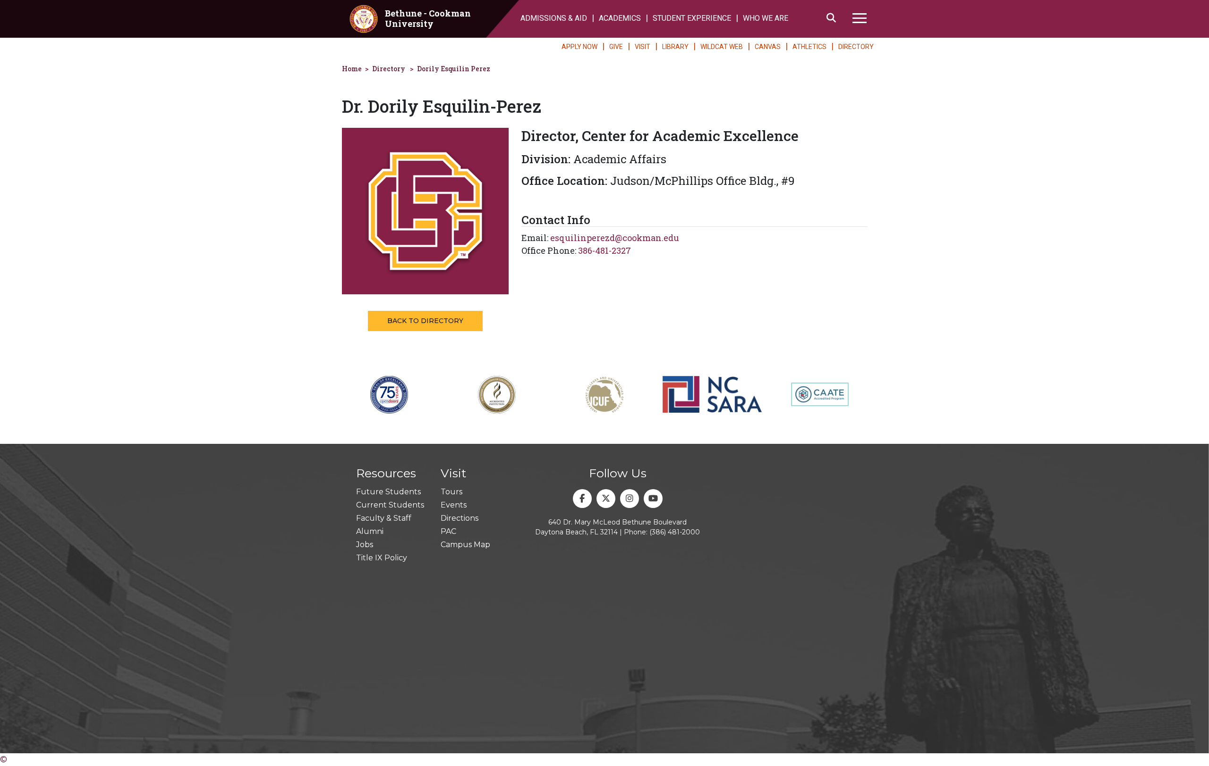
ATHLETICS (809, 46)
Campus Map (465, 544)
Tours (451, 491)
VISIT (642, 46)
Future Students (388, 491)
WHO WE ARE (765, 18)
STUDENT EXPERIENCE (692, 18)
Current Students (390, 504)
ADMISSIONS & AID (553, 18)
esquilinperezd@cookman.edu (614, 237)
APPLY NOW (579, 46)
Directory (388, 68)
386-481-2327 (604, 250)
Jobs (364, 544)
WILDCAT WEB (721, 46)
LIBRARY (675, 46)
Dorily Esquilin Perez (453, 68)
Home (352, 68)
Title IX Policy (381, 557)
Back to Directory (425, 320)
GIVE (616, 46)
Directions (459, 518)
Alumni (369, 531)
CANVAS (768, 46)
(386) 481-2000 (674, 532)
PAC (448, 531)
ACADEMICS (620, 18)
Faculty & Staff (383, 518)
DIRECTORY (856, 46)
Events (454, 504)
